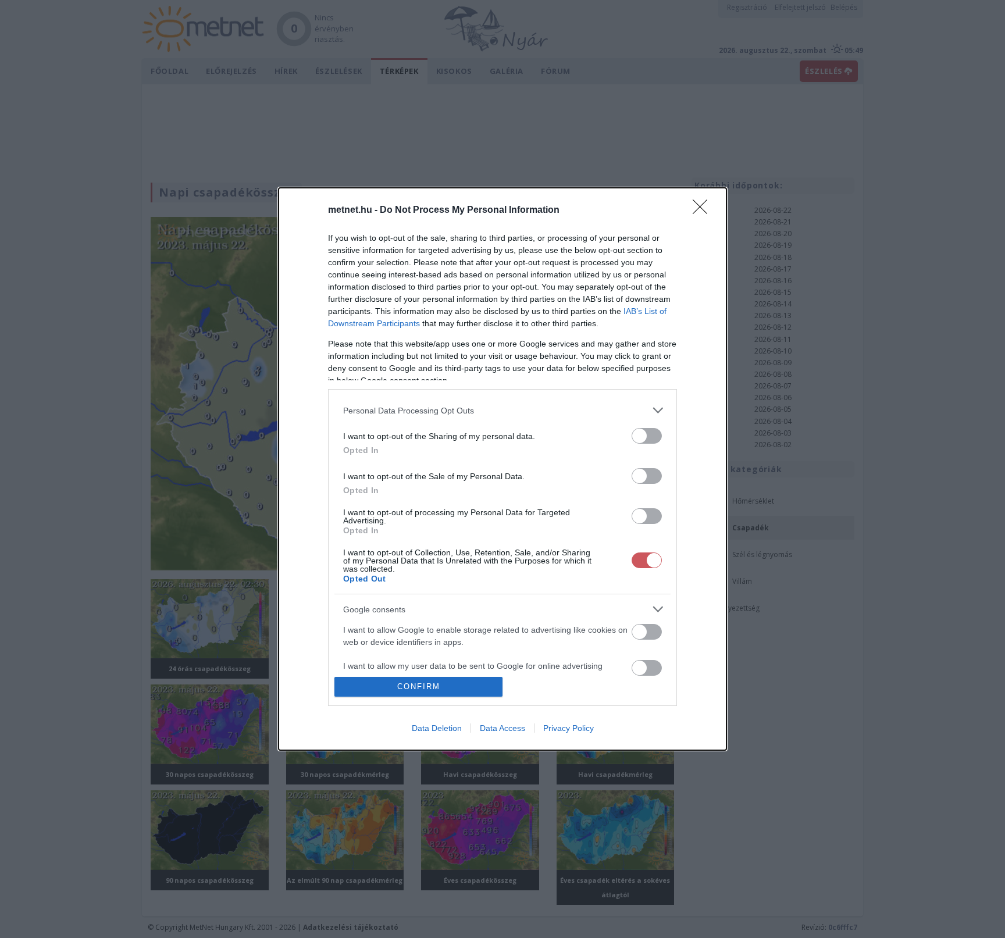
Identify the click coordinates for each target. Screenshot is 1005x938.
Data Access (502, 728)
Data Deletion (437, 728)
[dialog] (502, 469)
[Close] (704, 210)
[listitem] (502, 410)
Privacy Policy (568, 728)
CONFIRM (418, 686)
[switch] (647, 436)
